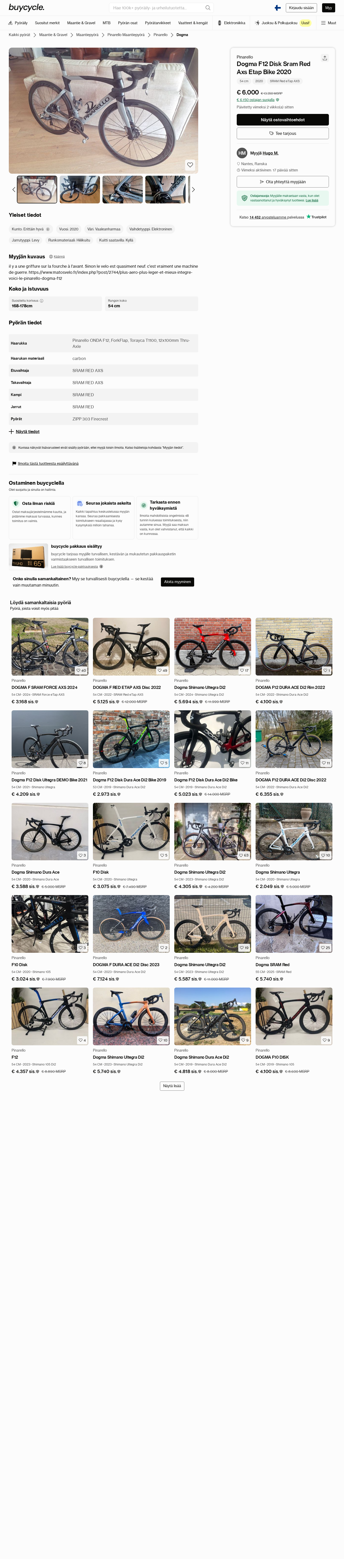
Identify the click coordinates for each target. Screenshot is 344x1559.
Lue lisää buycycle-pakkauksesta (74, 566)
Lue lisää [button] (312, 200)
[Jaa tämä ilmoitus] (325, 58)
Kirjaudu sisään (301, 8)
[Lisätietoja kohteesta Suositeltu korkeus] (41, 300)
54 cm (244, 81)
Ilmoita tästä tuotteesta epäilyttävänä (48, 463)
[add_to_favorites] (190, 165)
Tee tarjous (286, 133)
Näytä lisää (172, 1086)
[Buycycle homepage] (26, 8)
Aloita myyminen (177, 581)
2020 (259, 81)
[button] (25, 701)
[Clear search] (208, 7)
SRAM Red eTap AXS (285, 81)
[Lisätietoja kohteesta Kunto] (48, 229)
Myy (328, 8)
